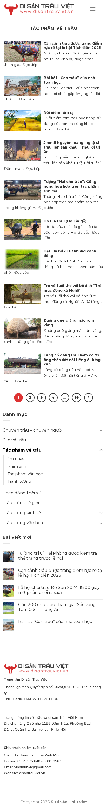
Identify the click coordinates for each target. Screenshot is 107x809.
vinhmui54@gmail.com (33, 767)
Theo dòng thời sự (22, 492)
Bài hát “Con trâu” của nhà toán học (55, 621)
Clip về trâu (14, 440)
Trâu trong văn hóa (23, 522)
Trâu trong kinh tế (22, 512)
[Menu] (93, 9)
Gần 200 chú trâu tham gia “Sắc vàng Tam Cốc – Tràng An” (57, 607)
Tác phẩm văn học (25, 474)
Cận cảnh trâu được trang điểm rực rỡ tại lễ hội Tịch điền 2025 (60, 573)
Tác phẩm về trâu (22, 450)
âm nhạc (16, 458)
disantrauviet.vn (32, 773)
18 (76, 397)
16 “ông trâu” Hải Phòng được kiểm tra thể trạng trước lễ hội (57, 556)
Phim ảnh (17, 466)
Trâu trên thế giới (21, 502)
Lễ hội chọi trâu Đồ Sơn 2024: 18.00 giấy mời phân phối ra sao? (59, 590)
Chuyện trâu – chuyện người (32, 430)
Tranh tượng (19, 481)
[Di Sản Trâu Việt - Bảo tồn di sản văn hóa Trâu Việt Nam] (43, 9)
